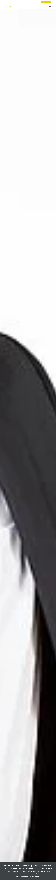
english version (36, 1)
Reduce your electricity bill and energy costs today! (28, 876)
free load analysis (46, 1)
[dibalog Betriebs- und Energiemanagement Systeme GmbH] (8, 6)
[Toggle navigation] (50, 6)
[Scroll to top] (53, 877)
